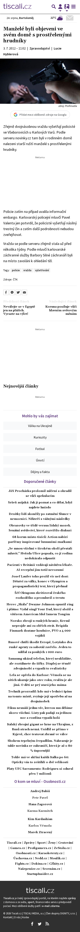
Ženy (52, 843)
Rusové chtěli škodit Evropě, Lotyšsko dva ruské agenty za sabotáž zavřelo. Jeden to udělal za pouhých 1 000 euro (40, 647)
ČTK (15, 279)
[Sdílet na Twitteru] (18, 292)
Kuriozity (40, 437)
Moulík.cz (57, 858)
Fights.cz (22, 864)
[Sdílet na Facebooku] (6, 292)
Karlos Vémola (40, 826)
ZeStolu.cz (62, 848)
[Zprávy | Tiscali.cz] (17, 7)
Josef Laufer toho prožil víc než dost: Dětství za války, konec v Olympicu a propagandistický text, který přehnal (40, 581)
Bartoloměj (26, 18)
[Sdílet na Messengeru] (12, 292)
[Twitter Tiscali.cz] (40, 924)
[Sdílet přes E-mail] (24, 292)
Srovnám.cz (51, 869)
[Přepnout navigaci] (60, 7)
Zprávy (29, 843)
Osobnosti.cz (26, 853)
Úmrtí (40, 460)
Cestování (65, 843)
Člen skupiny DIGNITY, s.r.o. (61, 913)
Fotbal (40, 449)
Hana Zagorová (40, 804)
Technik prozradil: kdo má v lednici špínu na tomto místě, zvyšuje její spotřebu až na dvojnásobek (40, 696)
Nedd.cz (41, 858)
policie (16, 270)
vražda (27, 270)
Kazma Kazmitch (40, 811)
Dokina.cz (39, 864)
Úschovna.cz (22, 858)
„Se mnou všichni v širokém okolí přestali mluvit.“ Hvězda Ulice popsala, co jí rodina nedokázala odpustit (40, 553)
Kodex (25, 917)
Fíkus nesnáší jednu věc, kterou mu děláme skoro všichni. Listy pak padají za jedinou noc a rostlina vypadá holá (40, 713)
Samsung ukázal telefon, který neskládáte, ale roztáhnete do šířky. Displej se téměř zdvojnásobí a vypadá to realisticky (40, 663)
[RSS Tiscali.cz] (47, 924)
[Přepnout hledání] (53, 7)
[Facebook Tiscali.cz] (32, 924)
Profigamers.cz (39, 848)
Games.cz (17, 848)
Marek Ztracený (40, 832)
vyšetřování (42, 270)
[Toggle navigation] (73, 7)
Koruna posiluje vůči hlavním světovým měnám (61, 310)
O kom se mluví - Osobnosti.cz (40, 781)
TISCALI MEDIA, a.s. (34, 913)
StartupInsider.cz (40, 874)
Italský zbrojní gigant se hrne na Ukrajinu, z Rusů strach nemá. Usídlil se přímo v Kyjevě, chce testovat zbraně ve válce (40, 729)
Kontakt (8, 917)
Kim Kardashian (40, 819)
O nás (17, 917)
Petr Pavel (40, 798)
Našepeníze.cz (29, 869)
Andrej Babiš (40, 791)
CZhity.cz (56, 864)
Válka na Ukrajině (40, 426)
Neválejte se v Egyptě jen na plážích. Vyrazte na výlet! (19, 310)
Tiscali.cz (14, 843)
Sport (41, 843)
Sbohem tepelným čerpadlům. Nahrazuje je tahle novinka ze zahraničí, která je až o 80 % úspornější (40, 746)
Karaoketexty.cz (50, 853)
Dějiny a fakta (40, 472)
